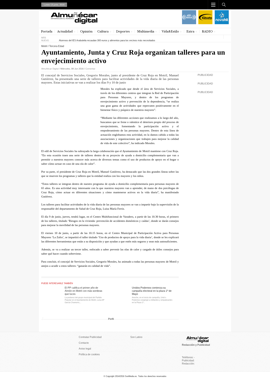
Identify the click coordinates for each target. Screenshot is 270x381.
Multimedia (145, 31)
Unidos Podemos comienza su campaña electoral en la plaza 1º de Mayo (152, 290)
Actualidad (65, 31)
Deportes (123, 31)
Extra (190, 31)
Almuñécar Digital (50, 68)
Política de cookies (89, 354)
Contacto (84, 343)
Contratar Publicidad (90, 337)
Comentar (90, 68)
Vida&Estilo (170, 31)
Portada (46, 31)
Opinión (86, 31)
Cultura (103, 31)
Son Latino (136, 337)
